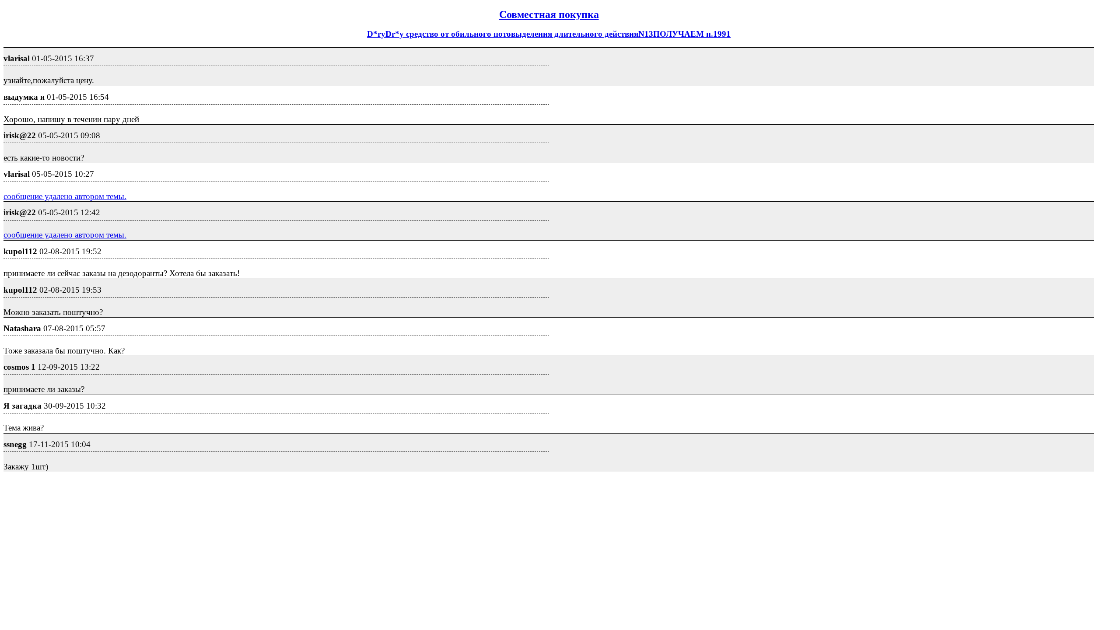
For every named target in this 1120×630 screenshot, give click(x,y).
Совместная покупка (549, 14)
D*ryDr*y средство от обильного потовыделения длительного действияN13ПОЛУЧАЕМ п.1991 (549, 33)
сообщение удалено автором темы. (65, 196)
